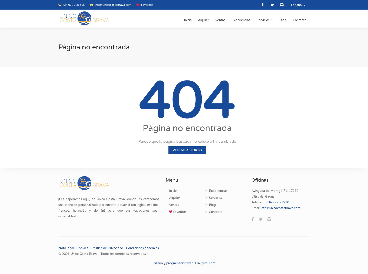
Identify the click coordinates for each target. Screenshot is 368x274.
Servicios (263, 20)
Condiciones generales (142, 248)
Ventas (220, 20)
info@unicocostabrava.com (112, 5)
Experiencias (241, 20)
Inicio (188, 20)
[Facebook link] (262, 5)
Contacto (299, 20)
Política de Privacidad (107, 248)
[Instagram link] (282, 5)
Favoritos (147, 5)
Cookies (82, 248)
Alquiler (203, 20)
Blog (283, 20)
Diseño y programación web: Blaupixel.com (184, 263)
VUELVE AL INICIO (187, 150)
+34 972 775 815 (73, 5)
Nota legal (66, 248)
